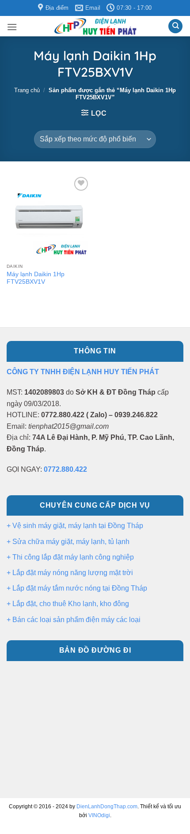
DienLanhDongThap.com (106, 806)
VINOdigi (99, 815)
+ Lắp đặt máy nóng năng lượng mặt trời (70, 572)
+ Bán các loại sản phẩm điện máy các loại (74, 619)
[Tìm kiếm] (175, 26)
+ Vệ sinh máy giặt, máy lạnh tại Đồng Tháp (75, 525)
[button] (12, 27)
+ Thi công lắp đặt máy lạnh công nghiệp (70, 557)
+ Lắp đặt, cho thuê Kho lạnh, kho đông (68, 603)
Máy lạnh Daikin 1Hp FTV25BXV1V (36, 278)
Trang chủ (27, 90)
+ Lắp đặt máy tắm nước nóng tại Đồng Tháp (77, 588)
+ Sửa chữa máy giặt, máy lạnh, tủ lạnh (68, 541)
